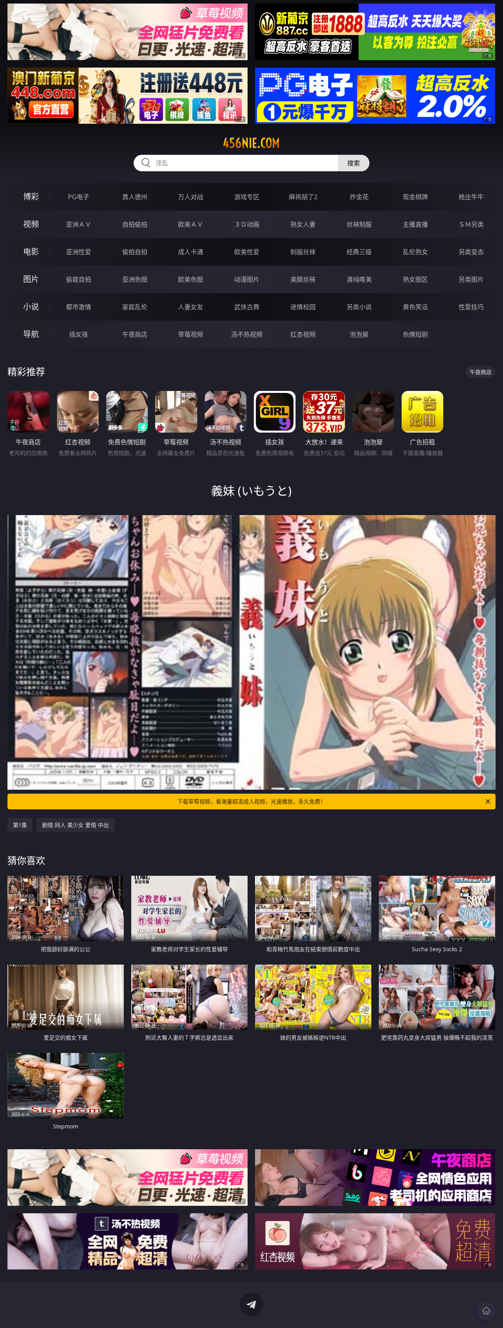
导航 (31, 334)
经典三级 (359, 252)
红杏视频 (303, 334)
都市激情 (78, 307)
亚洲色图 (134, 279)
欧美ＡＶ (190, 224)
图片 (31, 279)
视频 (31, 224)
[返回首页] (486, 1310)
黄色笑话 (415, 307)
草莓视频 (190, 334)
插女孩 (78, 334)
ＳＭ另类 (471, 224)
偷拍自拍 (134, 252)
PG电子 (78, 197)
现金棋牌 (415, 197)
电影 (31, 251)
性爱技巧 (471, 307)
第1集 (20, 825)
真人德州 (134, 197)
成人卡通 (190, 252)
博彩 (31, 196)
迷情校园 (303, 307)
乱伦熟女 (415, 252)
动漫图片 (246, 279)
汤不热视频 (247, 334)
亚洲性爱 (78, 252)
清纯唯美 (359, 279)
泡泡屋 (359, 334)
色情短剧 (415, 334)
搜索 (353, 163)
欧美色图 (190, 279)
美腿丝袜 (303, 279)
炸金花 (359, 197)
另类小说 (359, 307)
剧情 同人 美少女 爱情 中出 (75, 825)
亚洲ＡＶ (78, 224)
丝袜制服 (359, 224)
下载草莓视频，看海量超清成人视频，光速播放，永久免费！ (251, 801)
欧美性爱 (246, 252)
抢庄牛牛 (471, 197)
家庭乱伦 (134, 307)
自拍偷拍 (134, 224)
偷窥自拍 (78, 279)
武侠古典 (246, 307)
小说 (31, 306)
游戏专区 (246, 197)
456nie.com (251, 143)
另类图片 (471, 279)
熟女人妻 (303, 224)
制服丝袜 (303, 252)
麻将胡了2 (303, 197)
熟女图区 (415, 279)
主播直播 (415, 224)
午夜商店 (134, 334)
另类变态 (471, 252)
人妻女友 (190, 307)
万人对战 (190, 197)
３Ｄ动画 (246, 224)
